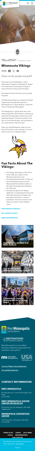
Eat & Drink (27, 432)
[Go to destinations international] (12, 339)
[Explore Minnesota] (9, 357)
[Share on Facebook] (9, 71)
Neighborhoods (21, 435)
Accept (17, 447)
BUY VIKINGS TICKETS (9, 213)
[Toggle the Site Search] (28, 3)
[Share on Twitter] (14, 71)
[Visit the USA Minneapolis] (26, 357)
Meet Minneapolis (11, 389)
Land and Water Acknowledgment (13, 366)
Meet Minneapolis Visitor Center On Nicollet (15, 402)
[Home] (10, 3)
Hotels (10, 435)
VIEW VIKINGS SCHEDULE (10, 209)
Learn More (20, 444)
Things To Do (8, 432)
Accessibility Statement (9, 370)
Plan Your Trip (17, 437)
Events (18, 432)
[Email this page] (18, 71)
